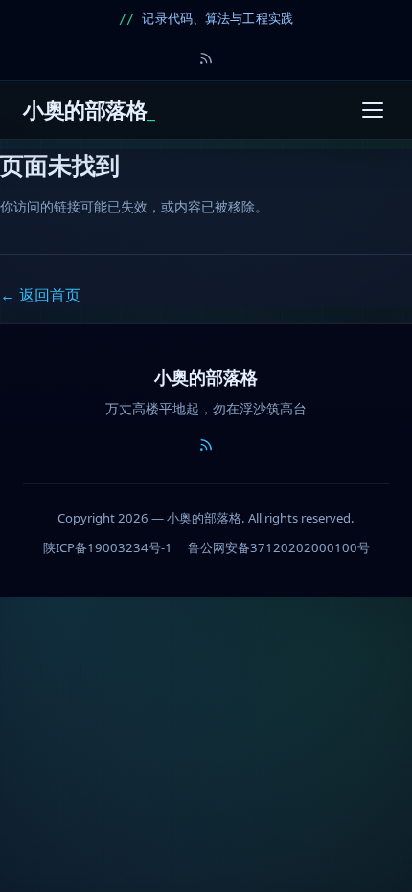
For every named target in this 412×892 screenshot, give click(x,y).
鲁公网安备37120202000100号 (279, 547)
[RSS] (206, 58)
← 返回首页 (40, 294)
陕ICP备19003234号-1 (107, 547)
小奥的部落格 (85, 109)
